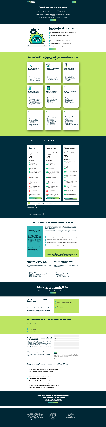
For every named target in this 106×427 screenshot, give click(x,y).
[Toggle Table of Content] (45, 46)
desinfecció (28, 210)
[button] (53, 203)
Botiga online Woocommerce (53, 415)
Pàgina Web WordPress (53, 413)
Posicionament (53, 418)
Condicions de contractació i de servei (71, 417)
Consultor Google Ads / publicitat (53, 420)
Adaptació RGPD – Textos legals (53, 416)
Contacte (71, 413)
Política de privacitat (71, 414)
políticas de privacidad (61, 350)
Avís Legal (71, 416)
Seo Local (53, 419)
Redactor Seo (53, 417)
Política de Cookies (70, 415)
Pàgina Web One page (53, 414)
